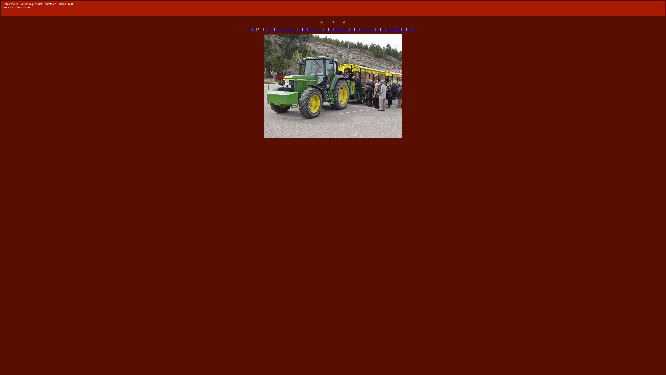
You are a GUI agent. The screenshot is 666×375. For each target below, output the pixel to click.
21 (341, 29)
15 (310, 29)
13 (299, 29)
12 (294, 29)
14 (305, 29)
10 (284, 29)
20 (336, 29)
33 (403, 29)
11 (289, 29)
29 (383, 29)
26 (367, 29)
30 (388, 29)
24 (357, 29)
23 (351, 29)
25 (362, 29)
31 (393, 29)
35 (414, 29)
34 (409, 29)
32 (398, 29)
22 (346, 29)
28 (377, 29)
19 (331, 29)
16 (315, 29)
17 (320, 29)
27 (372, 29)
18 (325, 29)
